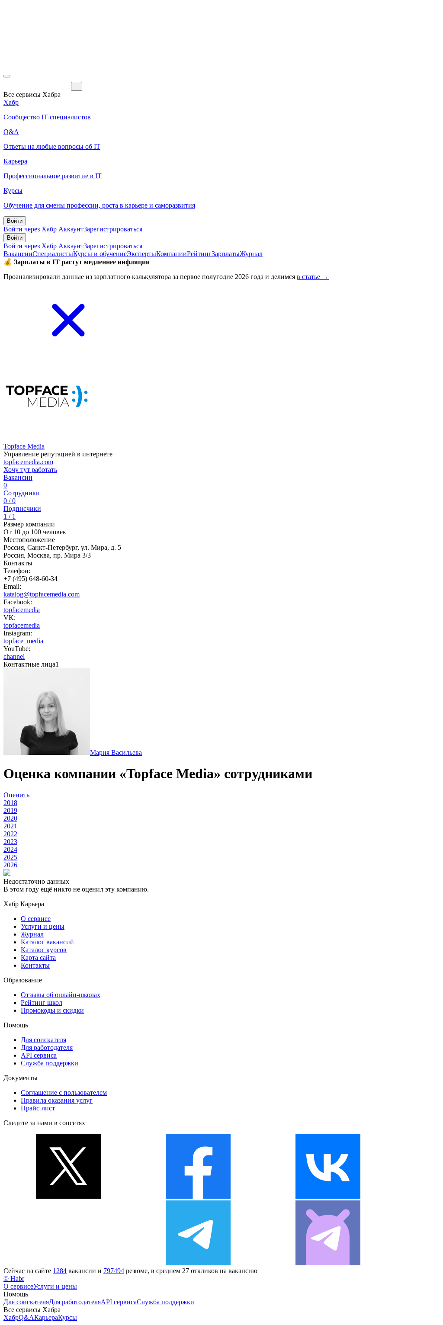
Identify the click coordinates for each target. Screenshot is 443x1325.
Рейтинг (199, 253)
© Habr (13, 1278)
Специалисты (52, 253)
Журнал (251, 253)
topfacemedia (21, 609)
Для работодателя (47, 1047)
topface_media (23, 641)
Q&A (26, 1317)
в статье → (313, 276)
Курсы (67, 1317)
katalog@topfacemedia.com (41, 594)
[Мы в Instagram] (68, 1263)
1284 (60, 1270)
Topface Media (24, 446)
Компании (171, 253)
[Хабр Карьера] (37, 86)
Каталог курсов (44, 949)
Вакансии (17, 253)
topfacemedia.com (28, 461)
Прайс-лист (38, 1108)
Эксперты (141, 253)
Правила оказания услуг (57, 1100)
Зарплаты (226, 253)
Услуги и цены (42, 926)
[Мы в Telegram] (198, 1263)
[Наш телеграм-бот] (328, 1263)
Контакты (35, 965)
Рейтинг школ (41, 1002)
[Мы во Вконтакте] (328, 1196)
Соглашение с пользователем (64, 1092)
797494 (113, 1270)
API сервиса (39, 1055)
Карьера (46, 1317)
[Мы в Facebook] (198, 1196)
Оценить (16, 795)
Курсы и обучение (100, 253)
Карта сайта (38, 957)
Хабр (11, 1317)
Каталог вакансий (47, 942)
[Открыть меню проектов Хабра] (6, 76)
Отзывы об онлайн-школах (60, 994)
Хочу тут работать (30, 469)
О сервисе (36, 918)
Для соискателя (43, 1039)
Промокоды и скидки (52, 1010)
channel (14, 656)
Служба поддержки (49, 1063)
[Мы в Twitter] (68, 1196)
